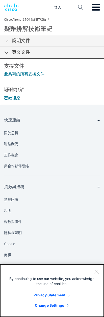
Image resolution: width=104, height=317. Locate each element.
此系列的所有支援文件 (24, 74)
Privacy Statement (49, 295)
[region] (52, 290)
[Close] (96, 271)
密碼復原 (12, 98)
